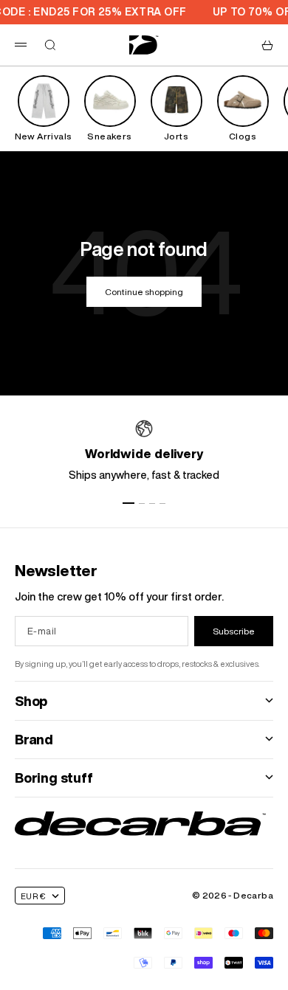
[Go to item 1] (128, 503)
